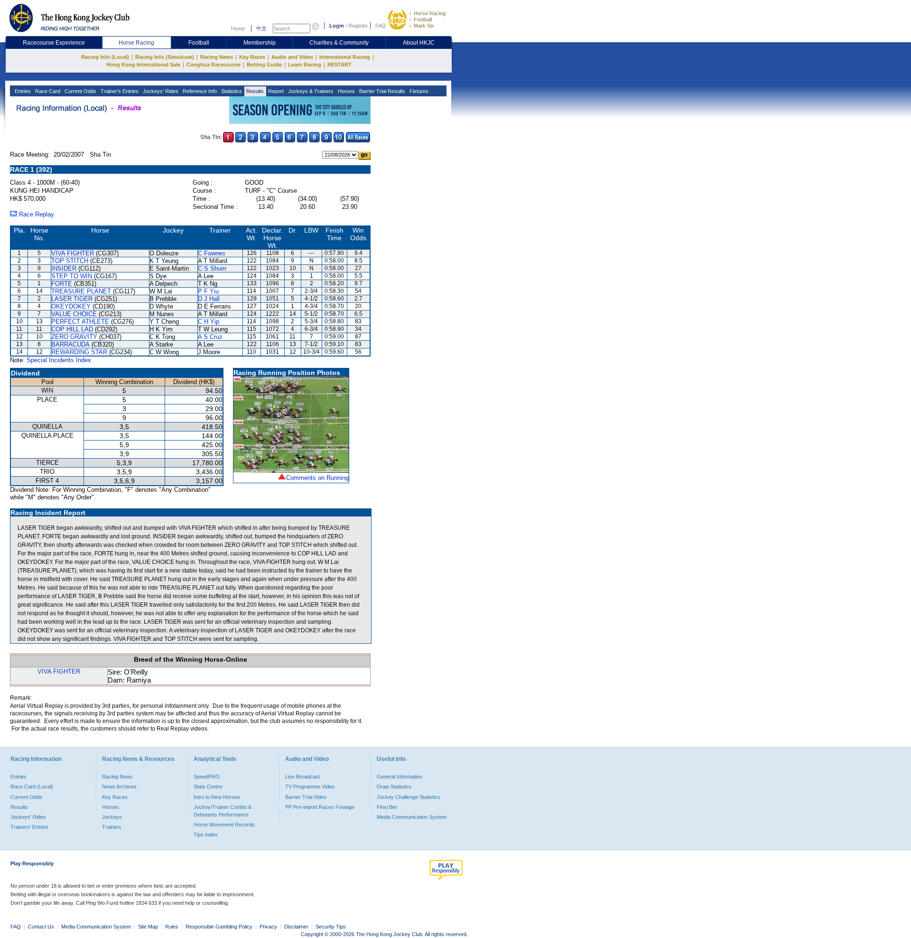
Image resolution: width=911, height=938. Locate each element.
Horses (345, 91)
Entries (22, 91)
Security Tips (331, 926)
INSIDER (63, 268)
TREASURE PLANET (81, 291)
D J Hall (209, 298)
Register (358, 25)
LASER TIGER (72, 298)
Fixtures (418, 91)
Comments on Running (317, 477)
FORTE (61, 283)
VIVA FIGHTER (72, 253)
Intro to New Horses (217, 797)
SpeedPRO (207, 776)
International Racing (344, 57)
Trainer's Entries (119, 91)
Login (336, 25)
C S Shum (212, 268)
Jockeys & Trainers (310, 91)
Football (423, 19)
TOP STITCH (69, 260)
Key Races (252, 57)
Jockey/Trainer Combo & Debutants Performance (222, 810)
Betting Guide (264, 64)
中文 (261, 28)
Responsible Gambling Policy (219, 926)
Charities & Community (339, 42)
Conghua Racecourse (213, 64)
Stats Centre (208, 786)
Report (275, 91)
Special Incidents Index (59, 360)
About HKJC (419, 42)
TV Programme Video (310, 786)
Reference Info (199, 91)
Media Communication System (411, 817)
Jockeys (112, 817)
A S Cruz (210, 336)
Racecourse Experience (54, 42)
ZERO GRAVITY (74, 336)
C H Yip (208, 321)
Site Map (148, 926)
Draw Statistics (394, 786)
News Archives (119, 786)
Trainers (111, 827)
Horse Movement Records (224, 824)
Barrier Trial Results (381, 91)
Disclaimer (296, 926)
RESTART (339, 64)
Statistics (231, 91)
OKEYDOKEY (71, 306)
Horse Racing (430, 13)
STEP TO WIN (71, 276)
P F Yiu (208, 291)
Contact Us (41, 926)
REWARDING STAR (79, 352)
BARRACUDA (70, 344)
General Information (399, 776)
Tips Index (206, 834)
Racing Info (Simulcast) (164, 57)
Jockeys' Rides (159, 91)
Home (238, 28)
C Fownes (211, 253)
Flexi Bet (387, 807)
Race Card (47, 91)
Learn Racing (304, 64)
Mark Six (424, 25)
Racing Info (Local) (105, 57)
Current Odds (79, 91)
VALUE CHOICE (74, 314)
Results (254, 91)
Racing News (216, 57)
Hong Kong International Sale (143, 64)
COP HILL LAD (72, 329)
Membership (259, 42)
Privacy (268, 926)
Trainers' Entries (29, 827)
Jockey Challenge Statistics (408, 797)
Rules (172, 926)
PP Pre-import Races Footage (319, 807)
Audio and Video (292, 57)
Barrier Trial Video (305, 797)
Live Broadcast (302, 776)
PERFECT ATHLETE (80, 321)
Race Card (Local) (31, 786)
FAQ (380, 25)
